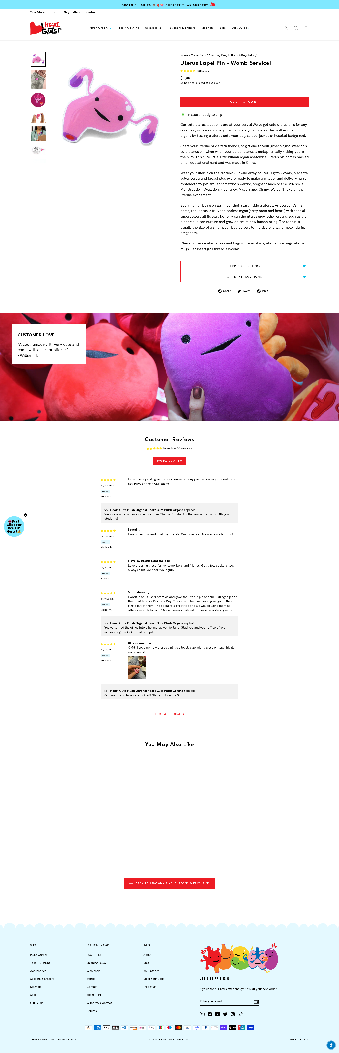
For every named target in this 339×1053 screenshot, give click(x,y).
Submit (208, 560)
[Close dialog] (241, 482)
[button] (331, 1045)
